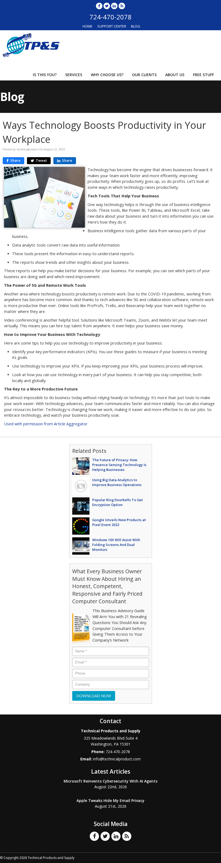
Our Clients (144, 74)
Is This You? (45, 74)
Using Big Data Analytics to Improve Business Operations (116, 482)
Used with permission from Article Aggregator (46, 423)
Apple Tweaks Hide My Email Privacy (110, 800)
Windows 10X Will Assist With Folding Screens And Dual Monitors (116, 544)
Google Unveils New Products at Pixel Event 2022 (119, 522)
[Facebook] (99, 6)
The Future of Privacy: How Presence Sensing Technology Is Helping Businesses (119, 464)
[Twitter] (106, 6)
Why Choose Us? (107, 74)
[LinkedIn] (114, 6)
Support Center (111, 26)
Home (87, 26)
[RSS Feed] (122, 6)
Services (73, 74)
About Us (174, 74)
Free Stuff (203, 74)
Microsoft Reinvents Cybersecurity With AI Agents (110, 781)
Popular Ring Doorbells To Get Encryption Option (117, 502)
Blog (135, 26)
